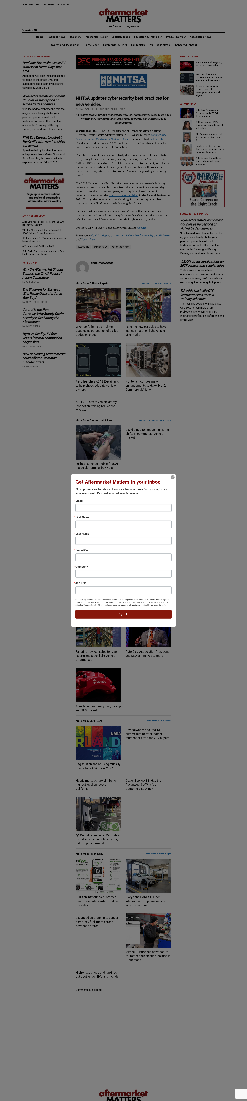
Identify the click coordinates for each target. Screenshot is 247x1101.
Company (81, 566)
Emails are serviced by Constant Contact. (149, 604)
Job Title (80, 582)
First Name (82, 517)
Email (79, 500)
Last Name (82, 533)
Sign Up (123, 614)
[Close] (173, 477)
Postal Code (83, 550)
